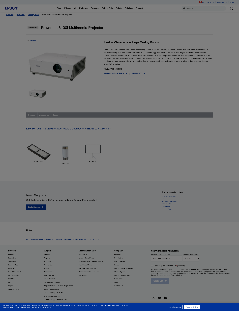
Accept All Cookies (192, 307)
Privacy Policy (20, 307)
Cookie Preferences (175, 307)
